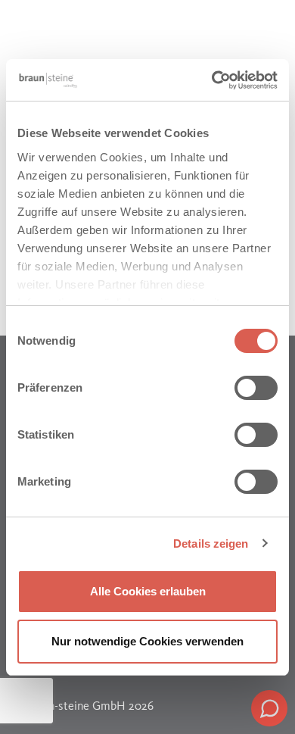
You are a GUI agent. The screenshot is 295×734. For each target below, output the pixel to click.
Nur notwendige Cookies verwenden (147, 641)
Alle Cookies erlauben (148, 591)
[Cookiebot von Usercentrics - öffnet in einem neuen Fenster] (212, 80)
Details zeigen (210, 543)
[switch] (256, 388)
